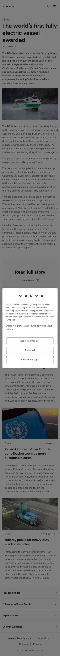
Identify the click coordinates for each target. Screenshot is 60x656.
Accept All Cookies (30, 341)
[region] (30, 328)
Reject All (30, 350)
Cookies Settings (30, 359)
